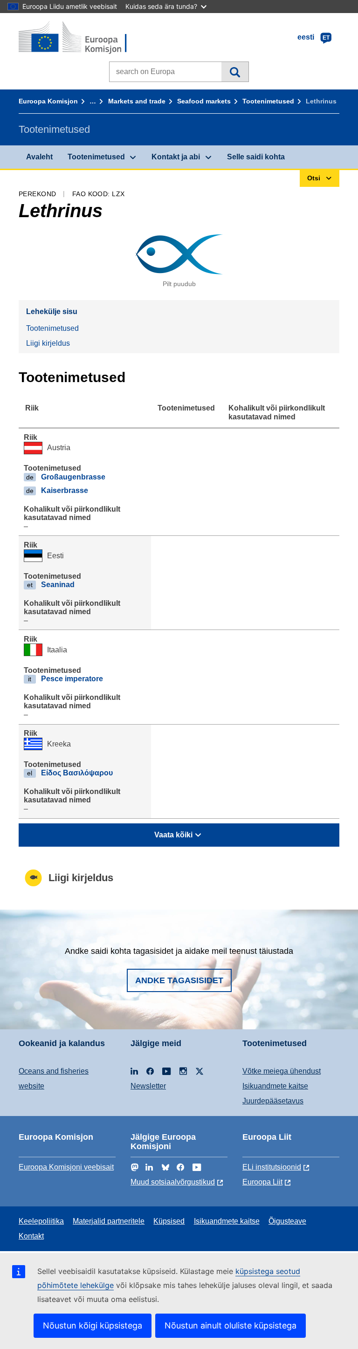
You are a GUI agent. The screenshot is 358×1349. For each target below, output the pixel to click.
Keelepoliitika (41, 1221)
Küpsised (169, 1221)
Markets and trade (136, 101)
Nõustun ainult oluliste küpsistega (230, 1325)
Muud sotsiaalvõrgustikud (173, 1182)
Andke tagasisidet (179, 980)
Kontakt (31, 1236)
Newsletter (148, 1086)
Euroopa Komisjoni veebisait (66, 1167)
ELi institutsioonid (271, 1167)
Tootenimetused (268, 101)
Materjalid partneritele (109, 1221)
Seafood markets (204, 101)
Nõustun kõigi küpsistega (92, 1325)
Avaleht (39, 157)
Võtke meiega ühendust (281, 1071)
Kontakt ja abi (175, 157)
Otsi (234, 72)
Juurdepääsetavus (272, 1101)
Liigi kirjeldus (48, 343)
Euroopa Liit (262, 1182)
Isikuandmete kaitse (275, 1086)
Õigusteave (287, 1221)
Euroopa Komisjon (48, 101)
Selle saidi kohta (256, 157)
